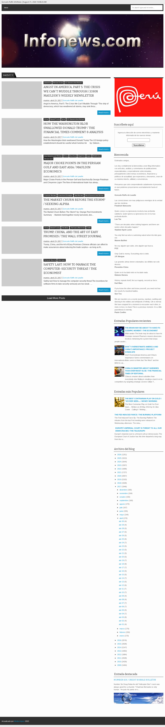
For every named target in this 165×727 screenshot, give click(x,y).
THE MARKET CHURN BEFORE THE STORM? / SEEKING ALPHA (74, 202)
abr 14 (121, 578)
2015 (119, 644)
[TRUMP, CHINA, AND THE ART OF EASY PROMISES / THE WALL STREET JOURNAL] (22, 240)
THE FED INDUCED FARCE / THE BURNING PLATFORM (138, 415)
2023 (119, 465)
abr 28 (121, 528)
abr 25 (121, 539)
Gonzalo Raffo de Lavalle (73, 100)
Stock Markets (79, 195)
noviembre (124, 493)
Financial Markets (50, 195)
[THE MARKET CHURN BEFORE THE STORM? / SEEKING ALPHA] (22, 208)
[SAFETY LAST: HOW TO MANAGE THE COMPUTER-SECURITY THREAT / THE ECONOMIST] (22, 272)
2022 (119, 469)
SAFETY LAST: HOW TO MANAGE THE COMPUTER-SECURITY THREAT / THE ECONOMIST (70, 269)
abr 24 (121, 543)
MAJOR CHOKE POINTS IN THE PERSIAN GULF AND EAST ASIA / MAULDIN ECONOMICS (72, 167)
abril (121, 518)
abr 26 (121, 535)
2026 (119, 455)
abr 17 (121, 567)
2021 (119, 472)
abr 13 (121, 582)
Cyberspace (61, 260)
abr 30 (121, 521)
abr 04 (121, 614)
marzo (122, 629)
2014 (119, 647)
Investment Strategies (65, 195)
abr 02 (121, 621)
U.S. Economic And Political (73, 82)
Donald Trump (55, 119)
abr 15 (121, 575)
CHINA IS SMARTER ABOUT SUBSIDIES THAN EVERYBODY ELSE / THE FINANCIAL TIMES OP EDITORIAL (143, 370)
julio (121, 508)
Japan (89, 156)
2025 (119, 458)
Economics (47, 82)
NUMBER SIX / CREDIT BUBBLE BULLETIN (135, 680)
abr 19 (121, 560)
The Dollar (65, 227)
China (46, 119)
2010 (119, 662)
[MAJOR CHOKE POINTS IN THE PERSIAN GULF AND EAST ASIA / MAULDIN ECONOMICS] (22, 168)
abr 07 (121, 603)
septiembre (124, 500)
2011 (119, 658)
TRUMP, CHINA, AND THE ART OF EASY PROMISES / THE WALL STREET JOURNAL (73, 234)
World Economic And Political (94, 195)
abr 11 (121, 589)
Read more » (104, 113)
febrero (123, 632)
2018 (119, 483)
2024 (119, 462)
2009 (119, 665)
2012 (119, 654)
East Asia (73, 156)
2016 (119, 640)
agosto (122, 504)
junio (122, 511)
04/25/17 (7, 75)
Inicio (6, 8)
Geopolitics (81, 156)
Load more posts (56, 298)
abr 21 (121, 553)
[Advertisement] (56, 327)
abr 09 (121, 596)
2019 (119, 479)
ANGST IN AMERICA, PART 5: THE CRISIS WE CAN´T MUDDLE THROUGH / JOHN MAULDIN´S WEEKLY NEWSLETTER (72, 91)
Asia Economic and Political (53, 156)
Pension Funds (58, 82)
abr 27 (121, 532)
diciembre (124, 490)
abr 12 (121, 585)
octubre (123, 497)
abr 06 (121, 607)
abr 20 (121, 557)
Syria (63, 119)
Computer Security (50, 260)
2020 (119, 476)
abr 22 (121, 550)
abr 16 (121, 571)
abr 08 (121, 599)
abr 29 (121, 525)
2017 (119, 487)
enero (122, 636)
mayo (122, 515)
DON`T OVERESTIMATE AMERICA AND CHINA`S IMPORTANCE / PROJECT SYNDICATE (141, 349)
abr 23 (121, 546)
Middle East (97, 156)
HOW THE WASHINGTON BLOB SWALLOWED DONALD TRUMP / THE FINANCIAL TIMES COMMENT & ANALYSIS (73, 128)
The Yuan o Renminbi (78, 227)
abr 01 (121, 624)
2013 (119, 651)
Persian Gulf (48, 159)
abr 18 (121, 564)
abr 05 (121, 610)
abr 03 (121, 617)
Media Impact (19, 721)
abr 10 (121, 592)
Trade (89, 227)
